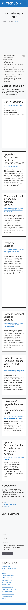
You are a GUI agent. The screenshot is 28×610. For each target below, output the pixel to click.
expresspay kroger (7, 580)
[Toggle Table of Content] (23, 55)
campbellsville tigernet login (9, 589)
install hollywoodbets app (9, 568)
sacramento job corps (8, 594)
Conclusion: (7, 81)
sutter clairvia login (7, 577)
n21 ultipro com (8, 506)
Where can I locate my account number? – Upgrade (14, 65)
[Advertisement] (14, 39)
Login (5, 502)
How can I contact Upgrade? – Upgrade (13, 69)
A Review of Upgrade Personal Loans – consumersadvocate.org (13, 75)
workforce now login (7, 587)
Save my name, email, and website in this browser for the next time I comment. (14, 547)
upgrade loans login (8, 57)
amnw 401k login (6, 582)
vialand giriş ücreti (7, 591)
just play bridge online (10, 504)
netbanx (4, 571)
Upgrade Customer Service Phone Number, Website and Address (12, 79)
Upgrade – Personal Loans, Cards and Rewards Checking (13, 61)
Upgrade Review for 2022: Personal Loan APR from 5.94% (14, 72)
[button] (20, 3)
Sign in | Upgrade (8, 59)
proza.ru (4, 573)
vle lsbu (4, 598)
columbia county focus (8, 575)
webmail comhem (7, 596)
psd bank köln (6, 584)
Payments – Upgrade (9, 67)
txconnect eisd (6, 566)
